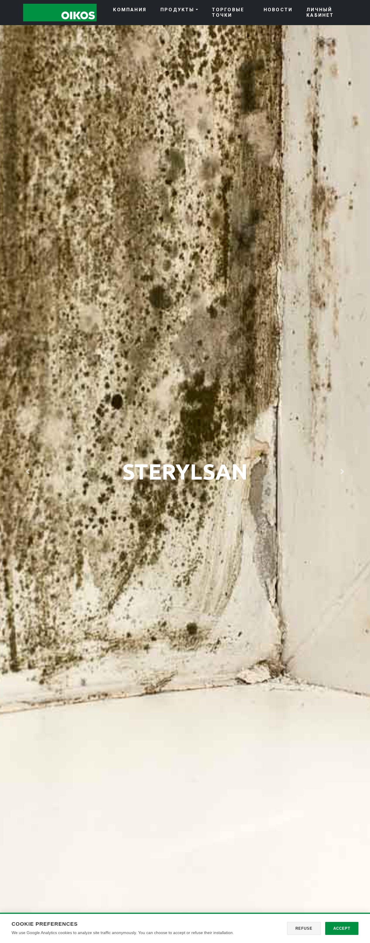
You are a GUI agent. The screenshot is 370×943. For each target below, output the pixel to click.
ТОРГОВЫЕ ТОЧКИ (228, 12)
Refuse (303, 928)
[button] (28, 471)
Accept (341, 928)
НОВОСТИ (278, 9)
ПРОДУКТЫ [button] (177, 9)
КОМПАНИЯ (130, 9)
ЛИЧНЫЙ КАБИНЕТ (320, 12)
